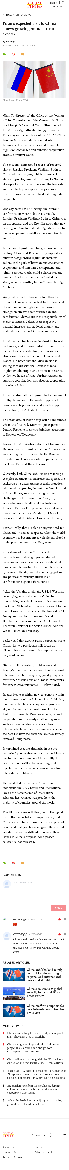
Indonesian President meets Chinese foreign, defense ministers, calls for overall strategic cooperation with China (34, 1089)
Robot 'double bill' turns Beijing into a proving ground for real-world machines (34, 1102)
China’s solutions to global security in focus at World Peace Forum (44, 992)
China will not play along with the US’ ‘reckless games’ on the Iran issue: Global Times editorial (35, 1061)
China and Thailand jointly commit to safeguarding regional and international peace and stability (44, 975)
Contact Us (9, 1152)
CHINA (7, 15)
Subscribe (57, 6)
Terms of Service (12, 1157)
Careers (39, 1147)
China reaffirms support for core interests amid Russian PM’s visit (45, 1009)
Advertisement (43, 1152)
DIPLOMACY (23, 15)
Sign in (54, 2)
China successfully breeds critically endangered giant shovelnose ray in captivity (35, 1034)
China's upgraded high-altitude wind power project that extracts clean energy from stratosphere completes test (33, 1048)
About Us (8, 1147)
